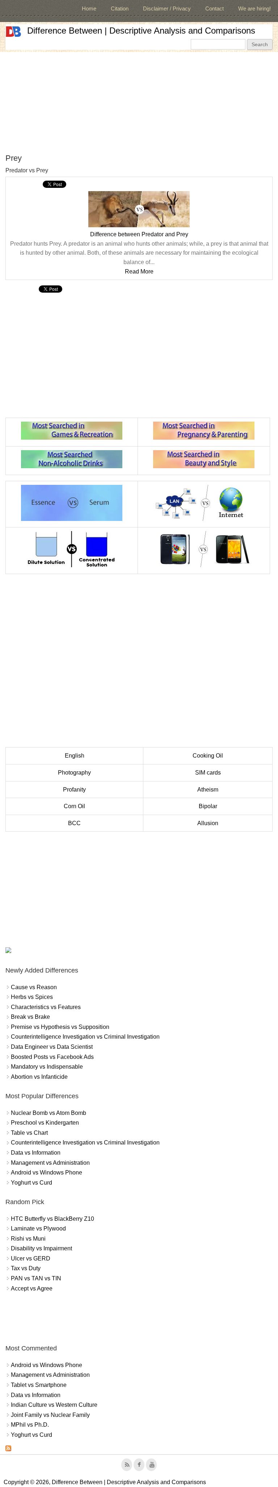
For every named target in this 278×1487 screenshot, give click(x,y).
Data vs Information (35, 1153)
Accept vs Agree (31, 1288)
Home (89, 8)
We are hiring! (254, 8)
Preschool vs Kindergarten (45, 1123)
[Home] (13, 31)
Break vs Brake (30, 1017)
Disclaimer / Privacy (167, 8)
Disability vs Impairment (41, 1248)
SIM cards (208, 773)
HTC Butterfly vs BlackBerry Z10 (52, 1219)
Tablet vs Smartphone (39, 1385)
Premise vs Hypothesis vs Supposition (60, 1027)
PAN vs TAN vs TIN (36, 1278)
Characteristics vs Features (46, 1007)
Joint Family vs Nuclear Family (50, 1415)
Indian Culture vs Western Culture (54, 1405)
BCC (74, 823)
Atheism (207, 789)
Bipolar (208, 806)
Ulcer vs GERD (30, 1258)
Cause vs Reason (34, 987)
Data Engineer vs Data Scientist (52, 1047)
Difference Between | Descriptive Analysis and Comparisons (141, 30)
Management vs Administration (50, 1163)
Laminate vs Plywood (38, 1228)
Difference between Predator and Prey (139, 234)
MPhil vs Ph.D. (30, 1425)
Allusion (207, 823)
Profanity (74, 789)
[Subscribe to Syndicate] (8, 1449)
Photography (74, 773)
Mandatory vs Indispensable (47, 1067)
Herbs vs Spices (32, 997)
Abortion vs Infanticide (39, 1077)
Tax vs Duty (26, 1268)
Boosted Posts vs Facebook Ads (52, 1057)
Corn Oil (74, 806)
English (74, 756)
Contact (214, 8)
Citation (120, 8)
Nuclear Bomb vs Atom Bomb (48, 1113)
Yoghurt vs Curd (31, 1183)
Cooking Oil (208, 756)
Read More (139, 271)
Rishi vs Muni (28, 1239)
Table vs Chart (29, 1133)
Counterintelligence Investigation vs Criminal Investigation (85, 1037)
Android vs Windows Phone (46, 1172)
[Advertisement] (139, 102)
